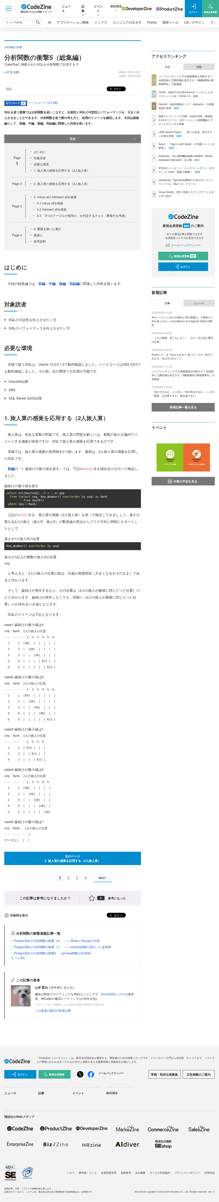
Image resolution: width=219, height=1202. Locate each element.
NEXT (102, 878)
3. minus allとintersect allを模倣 (55, 197)
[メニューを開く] (8, 8)
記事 (82, 8)
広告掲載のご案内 (199, 1074)
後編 (62, 283)
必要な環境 (41, 164)
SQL (9, 89)
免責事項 (126, 1172)
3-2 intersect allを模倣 (52, 209)
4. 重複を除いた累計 (47, 229)
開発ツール (171, 22)
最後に (38, 235)
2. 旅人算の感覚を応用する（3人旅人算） (62, 183)
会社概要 (140, 1172)
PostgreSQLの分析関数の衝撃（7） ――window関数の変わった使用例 (62, 947)
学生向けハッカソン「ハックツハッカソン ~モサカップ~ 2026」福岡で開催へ (186, 170)
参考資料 (40, 241)
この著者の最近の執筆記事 (53, 1010)
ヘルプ (70, 1172)
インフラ (100, 22)
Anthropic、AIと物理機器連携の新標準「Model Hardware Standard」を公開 (185, 158)
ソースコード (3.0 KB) (43, 102)
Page (17, 183)
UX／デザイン (194, 22)
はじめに (40, 152)
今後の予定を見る (185, 481)
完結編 (74, 283)
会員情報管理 (108, 1172)
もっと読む (18, 957)
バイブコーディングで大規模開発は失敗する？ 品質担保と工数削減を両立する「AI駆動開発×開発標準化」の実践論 (186, 80)
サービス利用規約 (160, 1172)
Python (152, 22)
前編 (41, 283)
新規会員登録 (184, 256)
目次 (73, 138)
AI (49, 22)
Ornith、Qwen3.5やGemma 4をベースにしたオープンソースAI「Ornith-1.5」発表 (185, 94)
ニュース (199, 303)
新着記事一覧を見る (183, 407)
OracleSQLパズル (113, 994)
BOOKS (116, 6)
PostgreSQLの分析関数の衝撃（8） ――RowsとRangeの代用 (56, 941)
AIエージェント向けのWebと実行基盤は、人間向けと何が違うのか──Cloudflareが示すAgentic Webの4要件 (182, 321)
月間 (198, 67)
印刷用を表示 (19, 915)
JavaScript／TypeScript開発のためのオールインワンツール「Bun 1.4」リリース (186, 182)
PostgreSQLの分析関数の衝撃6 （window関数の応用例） (53, 953)
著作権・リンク (88, 1172)
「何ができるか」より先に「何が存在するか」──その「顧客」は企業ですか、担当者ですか (183, 393)
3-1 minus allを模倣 (50, 203)
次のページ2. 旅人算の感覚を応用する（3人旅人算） (73, 858)
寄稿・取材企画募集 (164, 1074)
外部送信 (209, 1172)
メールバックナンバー (186, 245)
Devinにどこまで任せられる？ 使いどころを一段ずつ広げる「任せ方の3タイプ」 (182, 356)
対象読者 (40, 158)
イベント (98, 8)
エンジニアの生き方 (127, 22)
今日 (167, 67)
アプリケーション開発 (73, 22)
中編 (52, 283)
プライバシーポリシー (187, 1172)
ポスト (117, 88)
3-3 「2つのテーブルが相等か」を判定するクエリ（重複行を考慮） (82, 215)
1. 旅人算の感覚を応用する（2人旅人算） (62, 170)
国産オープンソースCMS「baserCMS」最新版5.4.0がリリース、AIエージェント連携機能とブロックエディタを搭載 (185, 120)
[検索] (37, 22)
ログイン (185, 267)
